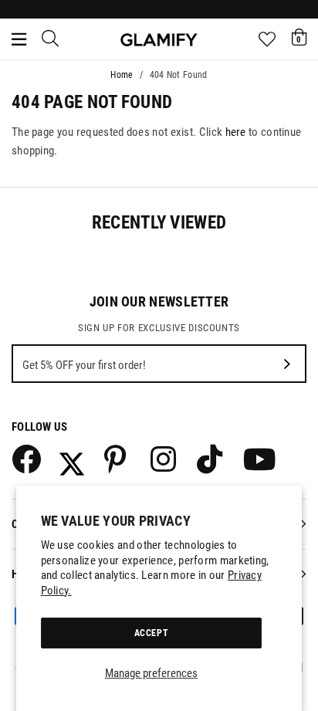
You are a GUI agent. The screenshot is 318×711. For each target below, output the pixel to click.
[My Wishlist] (267, 39)
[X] (72, 458)
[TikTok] (211, 458)
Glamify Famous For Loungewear (159, 39)
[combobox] (51, 39)
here (235, 132)
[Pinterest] (118, 458)
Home (121, 74)
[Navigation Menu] (19, 39)
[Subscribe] (287, 363)
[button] (299, 37)
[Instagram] (164, 458)
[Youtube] (257, 458)
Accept (151, 633)
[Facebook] (25, 458)
